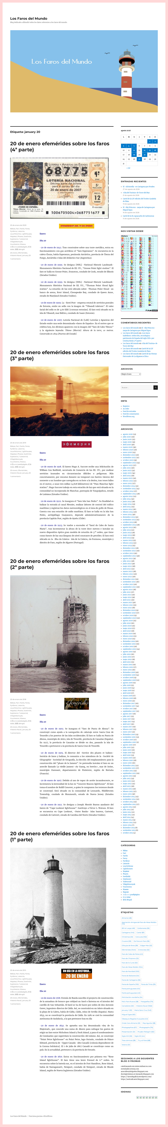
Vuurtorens (14, 244)
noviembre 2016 (129, 737)
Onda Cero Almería (131, 1023)
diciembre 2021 (129, 579)
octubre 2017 (128, 709)
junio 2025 (127, 470)
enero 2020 (127, 639)
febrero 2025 (128, 481)
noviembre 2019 (129, 644)
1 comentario (15, 259)
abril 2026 (127, 445)
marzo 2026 (127, 447)
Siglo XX (140, 1036)
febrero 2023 (128, 543)
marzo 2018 (127, 696)
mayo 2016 (127, 753)
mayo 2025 (127, 473)
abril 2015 (126, 786)
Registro (126, 406)
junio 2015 (127, 781)
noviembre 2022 (129, 551)
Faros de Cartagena (131, 980)
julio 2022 (127, 561)
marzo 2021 (127, 602)
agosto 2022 (127, 558)
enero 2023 (127, 546)
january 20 (26, 255)
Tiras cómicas (129, 1040)
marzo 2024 (127, 509)
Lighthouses (27, 234)
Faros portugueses (131, 989)
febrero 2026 (128, 450)
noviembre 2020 (129, 613)
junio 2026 (127, 439)
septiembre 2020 (129, 618)
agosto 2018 (127, 683)
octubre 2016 (128, 740)
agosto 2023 (127, 527)
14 (144, 150)
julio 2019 (126, 654)
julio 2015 (126, 778)
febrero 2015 (128, 791)
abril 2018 (126, 693)
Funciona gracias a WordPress (40, 1116)
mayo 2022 (127, 566)
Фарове (126, 892)
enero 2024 (127, 514)
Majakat (13, 236)
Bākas (12, 229)
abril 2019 (127, 662)
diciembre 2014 (129, 797)
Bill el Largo (128, 928)
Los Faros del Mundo (28, 18)
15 (150, 150)
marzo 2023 (127, 540)
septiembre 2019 (129, 649)
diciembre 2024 (129, 486)
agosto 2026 (128, 434)
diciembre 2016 (129, 734)
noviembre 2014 (129, 799)
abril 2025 (127, 476)
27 (139, 159)
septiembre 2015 (129, 773)
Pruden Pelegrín (146, 1032)
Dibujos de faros (130, 945)
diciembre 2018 (129, 672)
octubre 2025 (128, 460)
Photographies (129, 1027)
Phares (20, 236)
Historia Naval (16, 255)
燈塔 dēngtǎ (20, 249)
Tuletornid (23, 239)
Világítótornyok (16, 242)
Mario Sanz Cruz (142, 1010)
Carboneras (143, 928)
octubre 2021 (128, 584)
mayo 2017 (127, 722)
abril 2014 (126, 817)
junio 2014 (127, 812)
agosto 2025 (127, 465)
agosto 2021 (127, 590)
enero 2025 (127, 483)
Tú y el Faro (144, 1040)
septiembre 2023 (129, 525)
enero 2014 (127, 825)
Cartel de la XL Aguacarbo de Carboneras (138, 216)
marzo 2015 (127, 789)
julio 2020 (127, 623)
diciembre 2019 (129, 641)
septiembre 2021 (129, 587)
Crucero (126, 941)
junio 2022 (127, 564)
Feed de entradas (129, 411)
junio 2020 (127, 626)
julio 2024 (127, 499)
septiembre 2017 (129, 711)
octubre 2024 (128, 491)
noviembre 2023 (129, 520)
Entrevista (143, 950)
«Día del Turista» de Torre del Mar (136, 193)
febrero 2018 (128, 698)
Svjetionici (14, 239)
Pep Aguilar (149, 1023)
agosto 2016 (127, 745)
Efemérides (22, 253)
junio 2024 (127, 502)
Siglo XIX (127, 1036)
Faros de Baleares (130, 976)
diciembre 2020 (129, 610)
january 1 (127, 1010)
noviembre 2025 (129, 458)
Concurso (141, 937)
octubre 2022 (128, 553)
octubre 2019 (128, 646)
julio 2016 (126, 747)
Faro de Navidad (130, 971)
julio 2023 (126, 530)
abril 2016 (127, 755)
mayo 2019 (127, 659)
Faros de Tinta (148, 984)
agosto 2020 (127, 621)
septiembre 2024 (129, 494)
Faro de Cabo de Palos (132, 954)
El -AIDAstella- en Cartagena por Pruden (139, 187)
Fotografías (147, 1002)
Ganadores (128, 1006)
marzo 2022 (127, 571)
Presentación (128, 1032)
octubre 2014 (128, 802)
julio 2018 (126, 685)
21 (144, 155)
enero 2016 (127, 763)
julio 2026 (127, 437)
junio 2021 (127, 595)
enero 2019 (127, 670)
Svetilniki (27, 236)
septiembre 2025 (129, 463)
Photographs (146, 1027)
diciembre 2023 (129, 517)
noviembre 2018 (129, 675)
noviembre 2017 (129, 706)
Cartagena (128, 932)
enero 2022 (127, 577)
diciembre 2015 (129, 766)
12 (134, 150)
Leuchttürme (15, 234)
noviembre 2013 (129, 830)
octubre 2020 (128, 615)
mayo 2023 (127, 535)
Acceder (126, 409)
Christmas (127, 937)
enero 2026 (127, 452)
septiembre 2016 (129, 742)
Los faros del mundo (131, 328)
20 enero (13, 253)
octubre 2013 (128, 833)
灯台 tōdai (126, 897)
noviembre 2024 (129, 489)
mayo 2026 (127, 442)
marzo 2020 (127, 634)
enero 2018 (127, 701)
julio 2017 (126, 716)
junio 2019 (127, 657)
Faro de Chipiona (130, 958)
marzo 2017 (127, 727)
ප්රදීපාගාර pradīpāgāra (18, 247)
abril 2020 (127, 631)
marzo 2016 (127, 758)
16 (155, 150)
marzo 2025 (127, 478)
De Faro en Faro (142, 941)
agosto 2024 (127, 496)
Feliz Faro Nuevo (130, 1002)
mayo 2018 (127, 690)
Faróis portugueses (131, 993)
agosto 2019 (127, 652)
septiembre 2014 (129, 804)
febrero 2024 (128, 512)
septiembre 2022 (129, 556)
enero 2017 (127, 732)
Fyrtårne (13, 231)
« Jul (128, 168)
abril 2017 (126, 724)
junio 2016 (127, 750)
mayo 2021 (127, 597)
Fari (17, 229)
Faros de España (130, 984)
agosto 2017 (127, 714)
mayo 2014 (127, 815)
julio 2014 (126, 810)
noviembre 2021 (129, 582)
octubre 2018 (128, 678)
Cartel (140, 932)
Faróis (22, 229)
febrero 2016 (128, 760)
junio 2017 (127, 719)
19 (134, 155)
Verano (126, 1045)
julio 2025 (127, 468)
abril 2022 (127, 569)
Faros (27, 229)
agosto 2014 (127, 807)
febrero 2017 (128, 729)
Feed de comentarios (131, 414)
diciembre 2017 (129, 703)
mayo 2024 (127, 504)
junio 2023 (127, 533)
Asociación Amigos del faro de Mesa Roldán (139, 923)
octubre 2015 (128, 771)
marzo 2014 (127, 820)
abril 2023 (127, 538)
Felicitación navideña (132, 997)
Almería (127, 918)
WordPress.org (129, 416)
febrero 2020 (128, 636)
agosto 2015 (127, 776)
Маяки (23, 244)
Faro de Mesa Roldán (132, 967)
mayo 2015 (127, 784)
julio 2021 (126, 592)
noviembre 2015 (129, 768)
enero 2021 (127, 608)
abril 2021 (126, 600)
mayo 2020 (127, 628)
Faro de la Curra (130, 963)
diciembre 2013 (129, 828)
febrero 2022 (128, 574)
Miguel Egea (128, 1014)
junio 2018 (127, 688)
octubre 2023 (128, 522)
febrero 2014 (128, 822)
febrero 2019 (128, 667)
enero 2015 (127, 794)
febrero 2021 (128, 605)
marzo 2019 (127, 665)
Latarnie (21, 231)
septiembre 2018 (129, 680)
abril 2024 (127, 507)
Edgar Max (146, 945)
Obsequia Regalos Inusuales (135, 1019)
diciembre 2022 (129, 548)
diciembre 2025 (129, 455)
